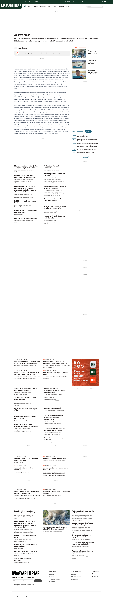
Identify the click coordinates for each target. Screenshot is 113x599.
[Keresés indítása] (102, 6)
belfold (88, 131)
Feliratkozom (38, 580)
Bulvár (67, 6)
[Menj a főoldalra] (11, 5)
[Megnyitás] (25, 6)
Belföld (30, 6)
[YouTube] (105, 1)
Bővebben (85, 157)
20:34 (74, 135)
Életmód (61, 6)
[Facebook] (102, 1)
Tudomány (77, 66)
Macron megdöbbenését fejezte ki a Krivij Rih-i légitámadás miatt (93, 53)
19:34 (74, 152)
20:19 (74, 139)
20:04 (74, 143)
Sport (55, 6)
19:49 (74, 149)
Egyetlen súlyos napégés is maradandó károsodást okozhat (93, 63)
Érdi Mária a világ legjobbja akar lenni (86, 149)
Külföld (36, 6)
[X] (107, 1)
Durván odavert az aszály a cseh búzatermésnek (85, 153)
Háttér (50, 6)
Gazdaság (43, 6)
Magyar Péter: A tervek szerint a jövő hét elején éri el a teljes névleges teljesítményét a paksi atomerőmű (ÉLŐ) (93, 75)
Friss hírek (28, 1)
